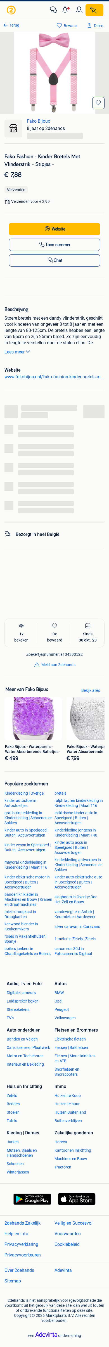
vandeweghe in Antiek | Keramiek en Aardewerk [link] (74, 914)
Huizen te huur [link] (67, 1104)
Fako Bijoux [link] (38, 121)
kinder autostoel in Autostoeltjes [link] (20, 803)
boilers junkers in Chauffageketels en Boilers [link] (27, 951)
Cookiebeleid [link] (67, 1244)
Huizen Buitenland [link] (70, 1112)
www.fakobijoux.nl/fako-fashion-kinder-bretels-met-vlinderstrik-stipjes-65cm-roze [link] (54, 376)
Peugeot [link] (61, 1009)
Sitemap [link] (12, 1281)
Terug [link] (14, 25)
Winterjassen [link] (18, 1172)
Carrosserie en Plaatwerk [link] (28, 1047)
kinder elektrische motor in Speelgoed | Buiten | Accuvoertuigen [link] (27, 882)
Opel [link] (58, 1001)
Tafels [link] (12, 1120)
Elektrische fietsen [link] (70, 1039)
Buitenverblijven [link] (68, 1120)
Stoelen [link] (13, 1112)
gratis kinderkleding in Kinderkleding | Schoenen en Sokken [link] (28, 818)
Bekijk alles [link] (90, 690)
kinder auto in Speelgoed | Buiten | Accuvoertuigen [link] (26, 832)
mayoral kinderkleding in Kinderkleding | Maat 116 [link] (25, 865)
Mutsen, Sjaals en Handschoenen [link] (22, 1153)
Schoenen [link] (15, 1163)
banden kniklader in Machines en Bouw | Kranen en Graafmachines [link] (28, 899)
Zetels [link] (12, 1095)
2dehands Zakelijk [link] (22, 1223)
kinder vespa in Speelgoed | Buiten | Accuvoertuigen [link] (27, 847)
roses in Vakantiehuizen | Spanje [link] (25, 939)
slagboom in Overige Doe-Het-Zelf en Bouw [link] (76, 899)
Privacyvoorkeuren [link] (22, 1255)
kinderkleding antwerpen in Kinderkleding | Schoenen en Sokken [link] (78, 864)
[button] (66, 10)
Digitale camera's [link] (21, 992)
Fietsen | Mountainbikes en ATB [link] (74, 1058)
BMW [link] (59, 992)
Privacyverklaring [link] (21, 1244)
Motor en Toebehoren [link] (25, 1056)
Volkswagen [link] (65, 1018)
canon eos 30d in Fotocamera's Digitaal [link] (73, 951)
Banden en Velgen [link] (22, 1039)
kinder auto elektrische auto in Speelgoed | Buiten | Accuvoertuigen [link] (78, 882)
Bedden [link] (13, 1104)
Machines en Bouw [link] (70, 1158)
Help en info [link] (16, 1233)
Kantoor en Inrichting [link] (72, 1150)
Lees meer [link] (14, 352)
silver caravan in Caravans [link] (77, 926)
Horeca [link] (60, 1142)
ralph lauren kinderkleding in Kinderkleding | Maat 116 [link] (78, 803)
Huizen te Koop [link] (67, 1095)
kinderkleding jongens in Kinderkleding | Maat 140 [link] (75, 832)
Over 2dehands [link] (19, 1270)
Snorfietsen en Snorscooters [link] (66, 1072)
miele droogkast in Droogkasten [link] (20, 914)
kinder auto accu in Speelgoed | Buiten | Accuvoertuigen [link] (71, 847)
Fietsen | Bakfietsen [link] (71, 1047)
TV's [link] (10, 1018)
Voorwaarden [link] (67, 1233)
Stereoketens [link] (18, 1009)
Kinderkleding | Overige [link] (24, 793)
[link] (12, 10)
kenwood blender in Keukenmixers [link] (21, 926)
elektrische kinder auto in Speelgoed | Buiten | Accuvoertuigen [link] (75, 818)
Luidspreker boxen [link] (23, 1001)
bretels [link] (60, 793)
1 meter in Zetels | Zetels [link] (75, 939)
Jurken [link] (13, 1142)
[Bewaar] (98, 103)
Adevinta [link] (63, 1270)
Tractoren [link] (62, 1167)
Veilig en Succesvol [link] (73, 1223)
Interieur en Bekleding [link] (25, 1064)
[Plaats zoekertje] (94, 10)
